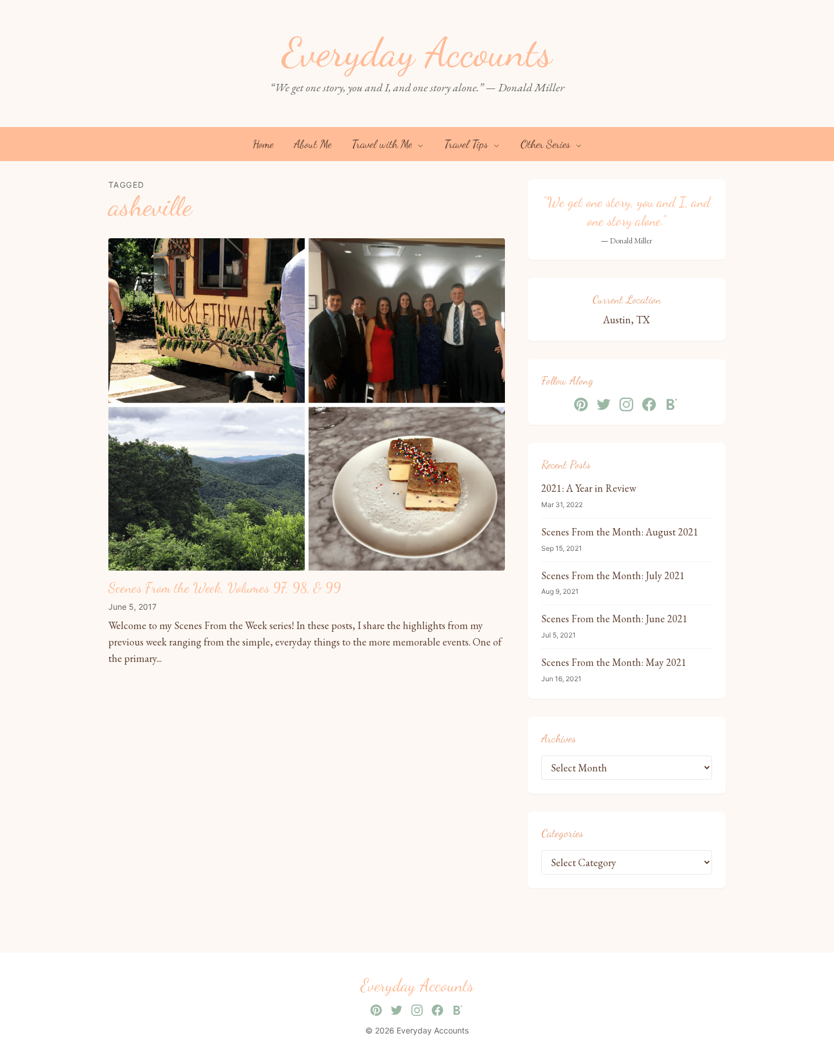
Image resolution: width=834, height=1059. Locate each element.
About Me (312, 144)
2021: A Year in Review (588, 488)
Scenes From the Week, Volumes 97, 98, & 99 (224, 588)
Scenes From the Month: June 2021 (614, 618)
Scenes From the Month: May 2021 (613, 662)
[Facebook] (649, 404)
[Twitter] (603, 404)
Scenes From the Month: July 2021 (613, 575)
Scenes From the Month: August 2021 (619, 531)
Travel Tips (467, 144)
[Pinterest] (581, 404)
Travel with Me (383, 144)
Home (262, 144)
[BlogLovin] (672, 404)
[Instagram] (626, 404)
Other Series (546, 144)
